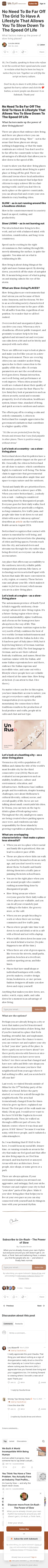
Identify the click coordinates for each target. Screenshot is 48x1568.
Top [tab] (5, 1441)
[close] (41, 1493)
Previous (10, 1306)
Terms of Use (36, 1273)
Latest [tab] (11, 1441)
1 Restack (27, 1288)
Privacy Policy (32, 1550)
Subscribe (33, 3)
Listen (42, 45)
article (19, 521)
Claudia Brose (14, 43)
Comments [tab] (8, 1324)
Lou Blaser (12, 1347)
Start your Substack (19, 1560)
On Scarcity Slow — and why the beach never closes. (16, 1484)
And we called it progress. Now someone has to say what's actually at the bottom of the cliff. (17, 1459)
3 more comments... (10, 1428)
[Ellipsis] (45, 1347)
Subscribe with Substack (26, 1538)
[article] (24, 1458)
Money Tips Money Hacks (19, 1399)
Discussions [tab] (21, 1441)
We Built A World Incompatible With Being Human (15, 1451)
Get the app (34, 1560)
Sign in (42, 3)
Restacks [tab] (19, 1324)
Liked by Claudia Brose (18, 1351)
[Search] (43, 1441)
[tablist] (13, 1323)
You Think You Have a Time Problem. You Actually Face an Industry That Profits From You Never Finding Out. (17, 1476)
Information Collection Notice (28, 1276)
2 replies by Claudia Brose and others (26, 1417)
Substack (13, 1565)
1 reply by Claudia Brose (20, 1390)
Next (39, 1306)
